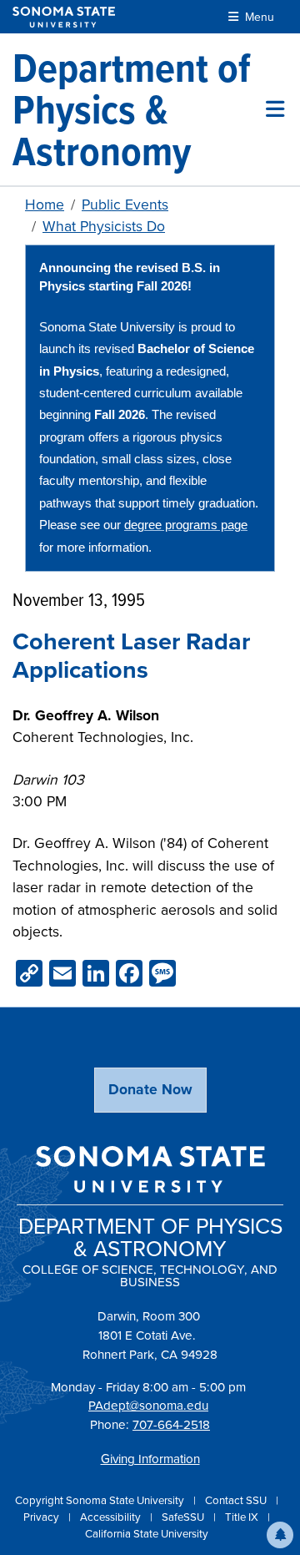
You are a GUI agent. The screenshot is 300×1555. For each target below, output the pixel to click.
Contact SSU (237, 1499)
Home (44, 204)
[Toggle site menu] (275, 109)
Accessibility (111, 1516)
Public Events (125, 204)
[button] (280, 1535)
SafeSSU (184, 1516)
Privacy (42, 1516)
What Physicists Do (103, 225)
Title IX (243, 1516)
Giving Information (150, 1458)
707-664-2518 (171, 1424)
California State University (146, 1533)
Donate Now (150, 1088)
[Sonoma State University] (63, 17)
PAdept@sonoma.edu (148, 1405)
